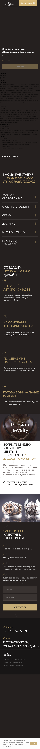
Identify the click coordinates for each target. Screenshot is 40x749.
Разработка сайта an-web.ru (13, 665)
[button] (28, 3)
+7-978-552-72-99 (15, 631)
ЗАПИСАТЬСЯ (20, 607)
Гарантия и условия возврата (13, 662)
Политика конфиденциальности (14, 659)
